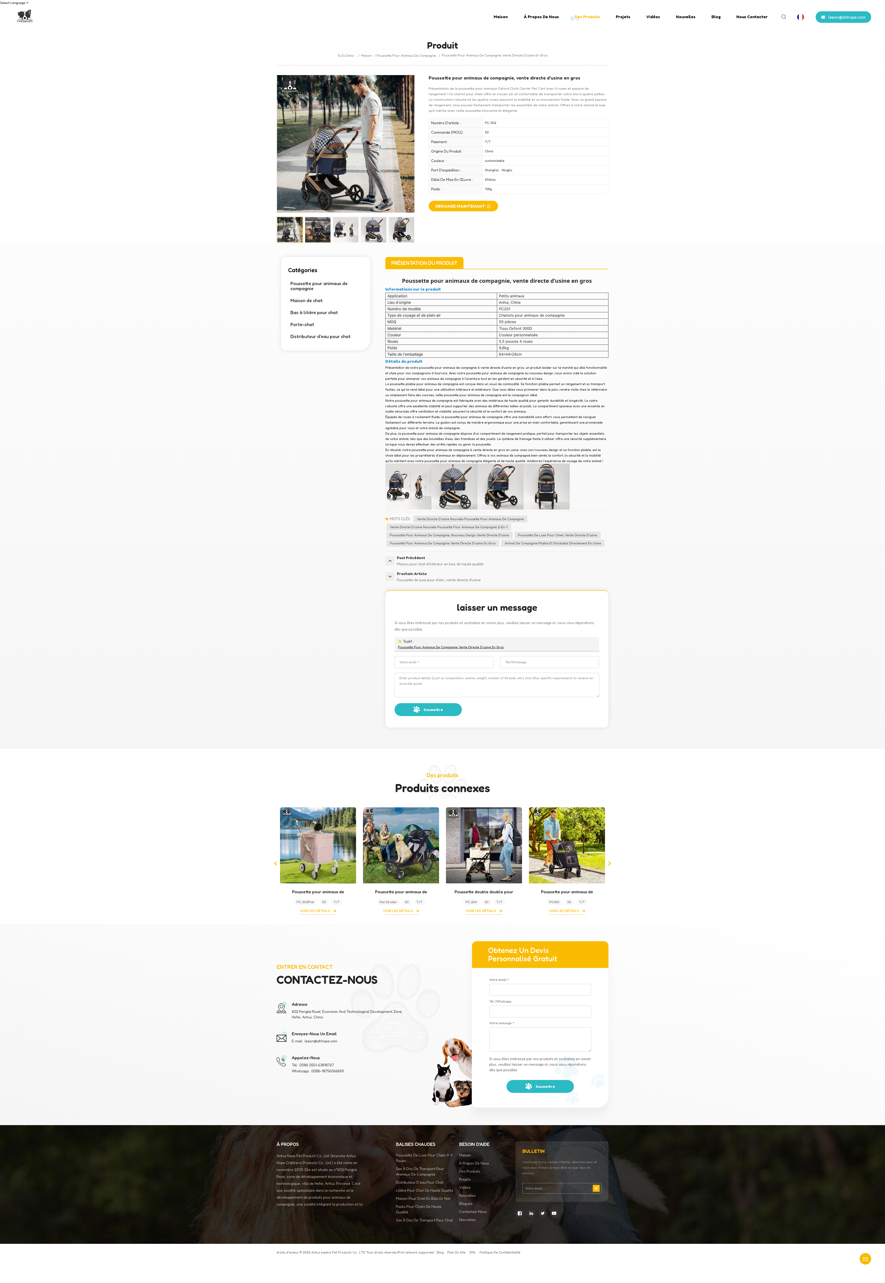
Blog (715, 16)
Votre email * (499, 980)
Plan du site (456, 1252)
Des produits (587, 16)
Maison (501, 16)
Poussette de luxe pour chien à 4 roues (424, 1158)
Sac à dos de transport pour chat (424, 1220)
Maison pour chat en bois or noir (423, 1198)
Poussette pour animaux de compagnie (406, 55)
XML (472, 1252)
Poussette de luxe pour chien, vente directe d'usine (557, 535)
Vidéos (653, 16)
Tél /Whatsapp (500, 1001)
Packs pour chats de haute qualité (418, 1209)
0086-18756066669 (327, 1071)
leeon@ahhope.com (847, 17)
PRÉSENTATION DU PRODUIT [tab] (424, 263)
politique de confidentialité (500, 1252)
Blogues (465, 1203)
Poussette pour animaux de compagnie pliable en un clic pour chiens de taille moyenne (484, 891)
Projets (623, 16)
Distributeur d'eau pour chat (320, 336)
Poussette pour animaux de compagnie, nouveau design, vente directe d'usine (449, 535)
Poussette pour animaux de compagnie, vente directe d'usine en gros (443, 543)
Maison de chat (306, 300)
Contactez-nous (473, 1211)
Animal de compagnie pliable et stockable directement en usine (553, 543)
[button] (275, 863)
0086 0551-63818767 (316, 1065)
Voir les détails (315, 910)
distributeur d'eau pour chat (419, 1182)
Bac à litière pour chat (314, 312)
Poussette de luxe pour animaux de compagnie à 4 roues (567, 891)
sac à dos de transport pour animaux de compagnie (420, 1171)
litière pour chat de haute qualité (424, 1190)
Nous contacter (752, 16)
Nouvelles (686, 16)
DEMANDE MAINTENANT (460, 206)
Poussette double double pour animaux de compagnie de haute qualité (401, 891)
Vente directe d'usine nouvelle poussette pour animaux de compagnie (470, 519)
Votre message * (501, 1023)
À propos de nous (541, 16)
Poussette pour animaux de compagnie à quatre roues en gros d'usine (318, 891)
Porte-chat (302, 324)
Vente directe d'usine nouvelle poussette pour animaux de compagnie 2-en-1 (448, 527)
